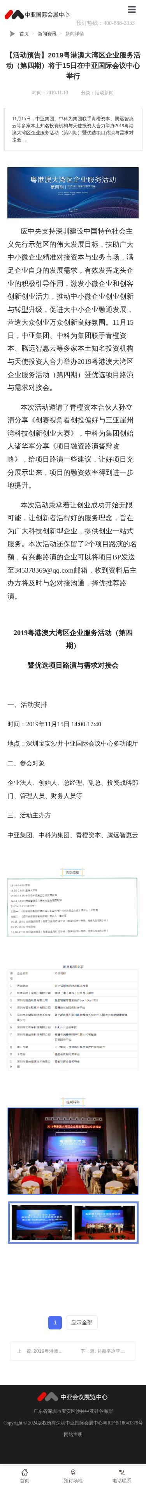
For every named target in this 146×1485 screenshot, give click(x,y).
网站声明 (73, 1434)
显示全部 (82, 1322)
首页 (24, 33)
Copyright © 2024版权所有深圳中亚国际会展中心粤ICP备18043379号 (73, 1423)
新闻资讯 (47, 33)
